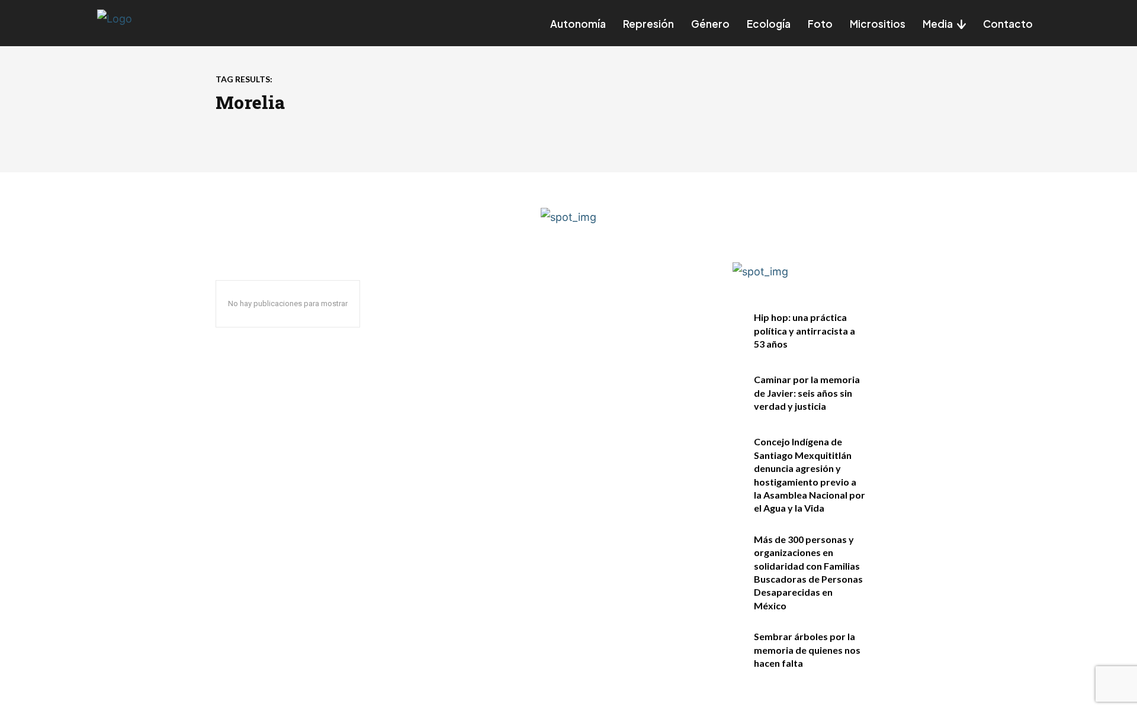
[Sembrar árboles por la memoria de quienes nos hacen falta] (896, 649)
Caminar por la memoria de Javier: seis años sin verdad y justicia (807, 393)
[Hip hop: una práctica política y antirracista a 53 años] (896, 330)
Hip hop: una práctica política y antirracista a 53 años (804, 330)
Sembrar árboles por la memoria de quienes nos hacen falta (807, 650)
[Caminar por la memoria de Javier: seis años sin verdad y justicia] (896, 392)
